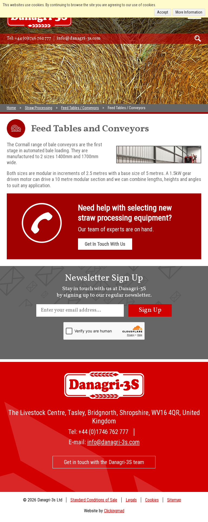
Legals (131, 499)
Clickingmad (114, 510)
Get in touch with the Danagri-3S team (104, 462)
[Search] (197, 38)
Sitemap (174, 499)
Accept (162, 12)
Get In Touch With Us (105, 244)
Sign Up (150, 310)
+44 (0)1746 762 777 (33, 38)
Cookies (152, 499)
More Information (189, 12)
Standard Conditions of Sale (93, 499)
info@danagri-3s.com (78, 38)
